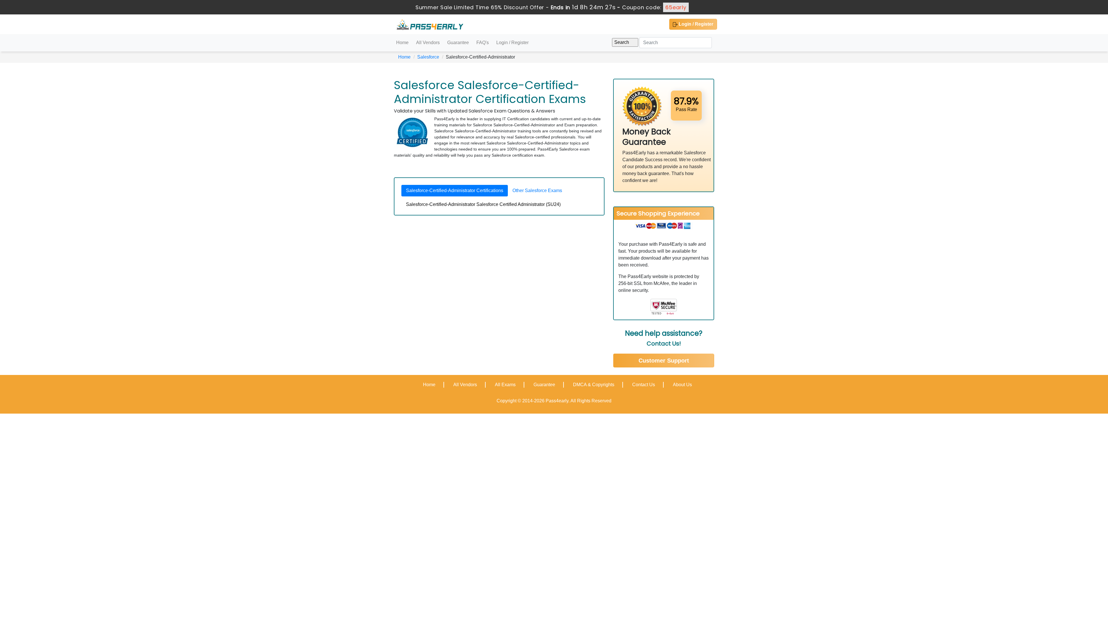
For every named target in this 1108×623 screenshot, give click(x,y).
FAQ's (482, 42)
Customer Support (664, 360)
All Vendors (428, 42)
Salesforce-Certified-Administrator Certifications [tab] (454, 190)
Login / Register (695, 24)
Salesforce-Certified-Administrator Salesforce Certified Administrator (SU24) (483, 204)
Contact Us (643, 384)
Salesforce (428, 57)
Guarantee (458, 42)
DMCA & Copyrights (593, 384)
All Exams (505, 384)
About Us (682, 384)
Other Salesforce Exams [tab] (537, 190)
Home (402, 42)
